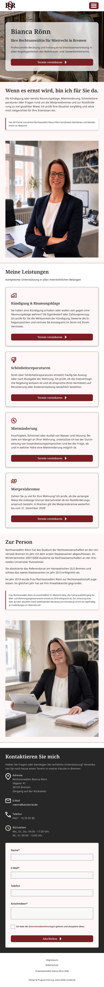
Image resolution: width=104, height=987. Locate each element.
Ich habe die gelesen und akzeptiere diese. (50, 926)
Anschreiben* (19, 903)
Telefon (15, 885)
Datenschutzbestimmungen (42, 926)
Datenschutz (52, 965)
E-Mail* (15, 868)
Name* (15, 850)
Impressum (52, 960)
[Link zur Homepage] (10, 5)
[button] (94, 5)
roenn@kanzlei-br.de (25, 804)
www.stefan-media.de (65, 979)
